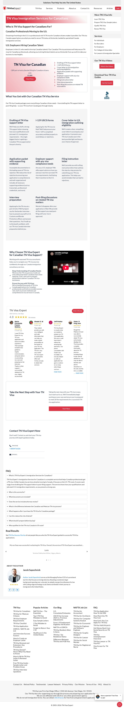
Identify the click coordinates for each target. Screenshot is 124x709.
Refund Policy (29, 684)
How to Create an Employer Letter (20, 639)
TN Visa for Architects (81, 616)
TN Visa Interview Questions (20, 671)
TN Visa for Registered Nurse (82, 646)
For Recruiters (99, 44)
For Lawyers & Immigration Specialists (107, 53)
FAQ (95, 607)
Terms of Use (91, 684)
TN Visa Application (20, 626)
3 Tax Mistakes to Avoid (39, 624)
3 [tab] (50, 560)
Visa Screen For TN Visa (100, 647)
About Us (107, 684)
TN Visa (38, 8)
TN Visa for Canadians (21, 611)
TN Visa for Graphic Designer (80, 634)
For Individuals (99, 40)
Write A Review (77, 311)
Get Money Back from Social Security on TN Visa (101, 630)
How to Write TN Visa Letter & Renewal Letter (21, 658)
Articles (110, 8)
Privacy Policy (67, 684)
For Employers (99, 47)
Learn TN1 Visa (99, 19)
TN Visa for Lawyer (80, 637)
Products (60, 8)
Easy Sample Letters (41, 621)
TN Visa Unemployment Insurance (99, 637)
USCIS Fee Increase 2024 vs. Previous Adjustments (60, 618)
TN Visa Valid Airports (101, 625)
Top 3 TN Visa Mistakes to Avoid (40, 617)
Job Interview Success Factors (21, 635)
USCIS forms (59, 698)
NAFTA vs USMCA (60, 627)
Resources (98, 8)
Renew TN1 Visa (99, 29)
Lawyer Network (54, 684)
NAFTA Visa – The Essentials (40, 612)
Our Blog (57, 607)
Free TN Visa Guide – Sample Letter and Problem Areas (21, 665)
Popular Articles (40, 607)
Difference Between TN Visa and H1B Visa (61, 640)
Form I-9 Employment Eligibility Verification (61, 623)
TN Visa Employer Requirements (20, 620)
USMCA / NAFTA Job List (21, 630)
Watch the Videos (107, 66)
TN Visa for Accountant (77, 612)
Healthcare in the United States (40, 634)
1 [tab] (46, 560)
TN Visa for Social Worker (80, 641)
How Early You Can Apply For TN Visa (100, 622)
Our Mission (80, 684)
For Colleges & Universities (103, 50)
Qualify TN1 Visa (100, 26)
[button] (66, 408)
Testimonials (41, 684)
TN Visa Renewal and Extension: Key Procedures (21, 645)
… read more (78, 373)
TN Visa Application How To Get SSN (100, 612)
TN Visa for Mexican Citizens (21, 615)
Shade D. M (38, 321)
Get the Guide (107, 83)
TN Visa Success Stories (17, 535)
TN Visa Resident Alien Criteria (62, 631)
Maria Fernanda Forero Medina (18, 324)
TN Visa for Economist (81, 623)
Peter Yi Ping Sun (77, 322)
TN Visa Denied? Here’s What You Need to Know (21, 652)
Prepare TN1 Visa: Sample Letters (105, 22)
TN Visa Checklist (20, 623)
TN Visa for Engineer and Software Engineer (81, 628)
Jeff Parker (58, 321)
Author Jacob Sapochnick (32, 577)
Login (118, 8)
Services (49, 8)
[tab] (46, 481)
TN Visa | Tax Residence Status (59, 636)
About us (72, 8)
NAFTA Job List (80, 607)
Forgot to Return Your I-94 (41, 629)
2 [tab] (48, 560)
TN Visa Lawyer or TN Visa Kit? (101, 642)
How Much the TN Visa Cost (100, 617)
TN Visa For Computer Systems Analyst (82, 620)
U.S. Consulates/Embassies (61, 612)
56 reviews (31, 317)
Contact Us (85, 8)
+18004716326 (14, 449)
